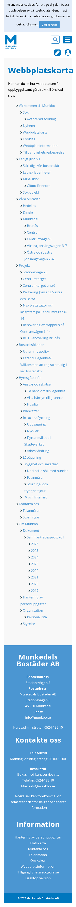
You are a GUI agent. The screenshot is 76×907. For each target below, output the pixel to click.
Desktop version (37, 878)
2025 (34, 550)
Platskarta (38, 843)
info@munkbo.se (38, 717)
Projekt (24, 265)
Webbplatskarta (35, 132)
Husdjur (33, 404)
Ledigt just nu (29, 159)
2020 (34, 584)
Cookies (29, 139)
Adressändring (38, 451)
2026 (34, 544)
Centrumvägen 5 (39, 239)
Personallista (37, 617)
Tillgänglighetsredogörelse (43, 152)
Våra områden (30, 199)
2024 (34, 557)
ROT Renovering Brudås (41, 338)
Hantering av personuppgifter (38, 837)
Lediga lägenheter (37, 172)
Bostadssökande (31, 344)
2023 (34, 564)
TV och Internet (35, 497)
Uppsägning (36, 424)
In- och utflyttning (36, 417)
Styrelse (29, 624)
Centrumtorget (34, 279)
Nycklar (33, 431)
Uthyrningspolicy (36, 351)
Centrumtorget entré (39, 285)
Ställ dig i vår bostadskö (41, 165)
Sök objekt (31, 192)
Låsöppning (32, 457)
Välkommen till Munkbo (37, 105)
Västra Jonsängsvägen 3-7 (47, 245)
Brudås (32, 225)
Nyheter (29, 125)
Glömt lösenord (38, 185)
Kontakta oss (29, 504)
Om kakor (37, 860)
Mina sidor (31, 179)
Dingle (28, 212)
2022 (34, 570)
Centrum (33, 232)
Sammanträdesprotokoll (45, 537)
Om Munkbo (28, 524)
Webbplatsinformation (40, 145)
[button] (38, 41)
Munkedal (30, 219)
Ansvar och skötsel (37, 384)
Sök (26, 112)
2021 (34, 577)
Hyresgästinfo (30, 377)
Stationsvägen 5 (35, 272)
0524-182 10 (53, 727)
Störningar (31, 517)
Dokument (31, 530)
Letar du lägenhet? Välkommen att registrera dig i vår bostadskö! (43, 364)
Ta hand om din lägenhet (46, 391)
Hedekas (29, 205)
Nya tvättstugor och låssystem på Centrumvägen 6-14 (43, 312)
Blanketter (31, 411)
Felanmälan (35, 477)
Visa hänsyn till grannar (45, 397)
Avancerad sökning (41, 119)
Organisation (33, 610)
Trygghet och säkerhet (40, 464)
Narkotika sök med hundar (47, 471)
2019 (34, 590)
